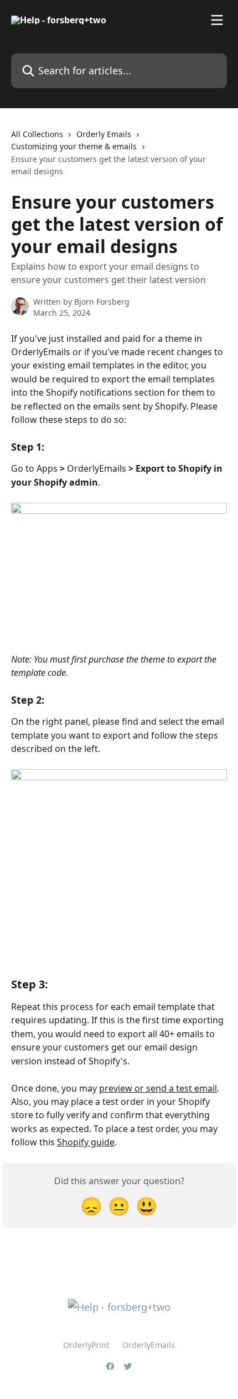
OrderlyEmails (148, 1345)
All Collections (37, 134)
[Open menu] (217, 20)
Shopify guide (86, 1142)
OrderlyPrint (86, 1345)
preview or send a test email (158, 1088)
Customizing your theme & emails (74, 146)
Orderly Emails (103, 134)
